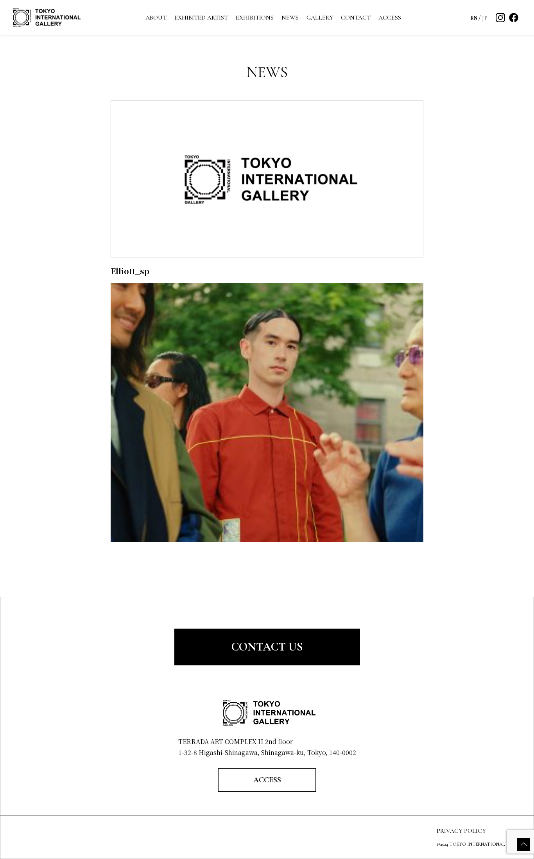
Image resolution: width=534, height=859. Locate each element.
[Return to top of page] (523, 844)
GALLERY (319, 18)
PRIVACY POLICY (461, 830)
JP (484, 18)
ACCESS (389, 18)
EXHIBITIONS (255, 18)
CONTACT (356, 18)
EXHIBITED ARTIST (201, 18)
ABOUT (156, 18)
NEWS (290, 18)
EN (474, 18)
